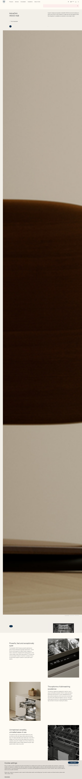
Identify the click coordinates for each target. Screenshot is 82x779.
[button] (63, 627)
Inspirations (30, 1)
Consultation (23, 1)
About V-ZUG (37, 1)
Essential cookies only (73, 765)
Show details (7, 776)
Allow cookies (73, 762)
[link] (68, 2)
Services (17, 1)
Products (11, 1)
